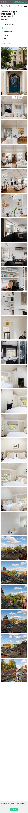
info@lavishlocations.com (20, 2)
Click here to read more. (12, 805)
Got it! (14, 809)
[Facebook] (3, 2)
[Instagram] (1, 2)
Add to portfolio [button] (8, 28)
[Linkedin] (5, 2)
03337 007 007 (17, 1)
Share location (7, 31)
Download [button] (6, 35)
